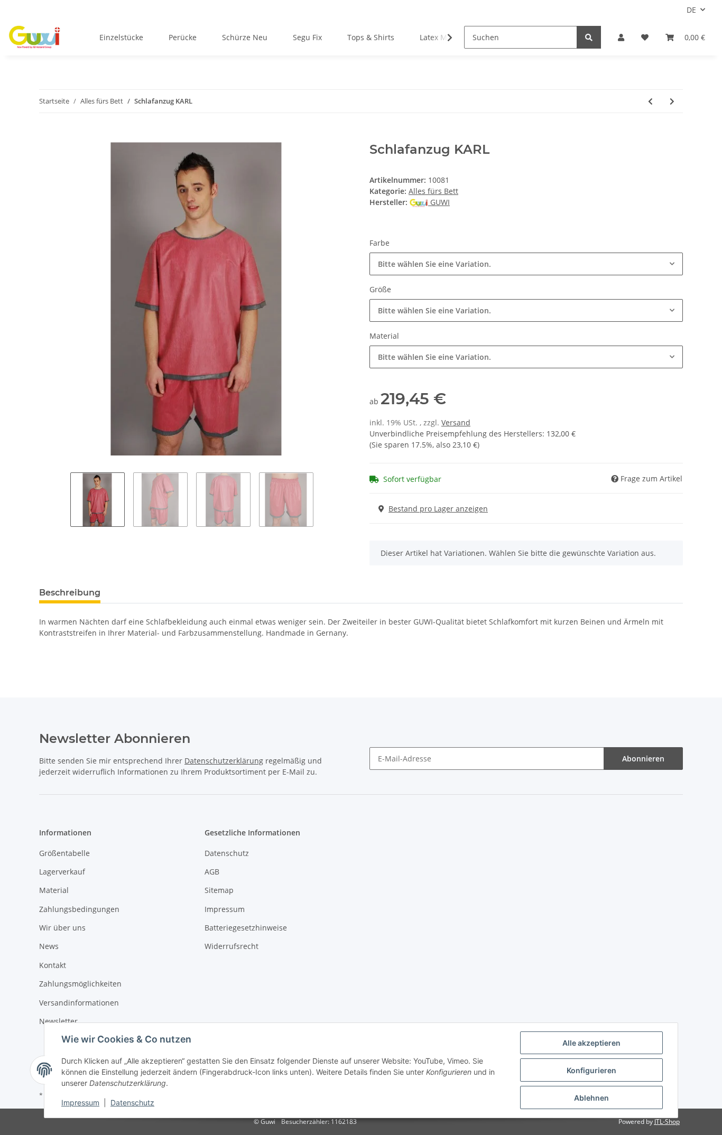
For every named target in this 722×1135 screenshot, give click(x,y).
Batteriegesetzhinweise (246, 928)
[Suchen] (589, 37)
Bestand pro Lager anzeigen (438, 509)
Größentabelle (64, 853)
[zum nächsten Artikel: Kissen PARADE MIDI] (672, 101)
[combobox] (526, 264)
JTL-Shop (667, 1121)
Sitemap (219, 890)
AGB (212, 872)
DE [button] (691, 10)
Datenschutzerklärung (223, 761)
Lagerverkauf (62, 872)
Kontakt (52, 965)
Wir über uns (62, 928)
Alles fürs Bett (433, 191)
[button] (621, 37)
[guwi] (34, 37)
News (49, 946)
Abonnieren (643, 758)
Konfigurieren (591, 1070)
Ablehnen (591, 1097)
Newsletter (58, 1021)
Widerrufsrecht (231, 946)
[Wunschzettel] (645, 37)
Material (54, 890)
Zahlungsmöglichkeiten (80, 984)
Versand (455, 422)
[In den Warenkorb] (47, 136)
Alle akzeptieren (591, 1042)
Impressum (225, 909)
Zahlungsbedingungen (79, 909)
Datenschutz (227, 853)
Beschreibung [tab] (69, 593)
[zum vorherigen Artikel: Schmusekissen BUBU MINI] (650, 101)
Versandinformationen (79, 1003)
